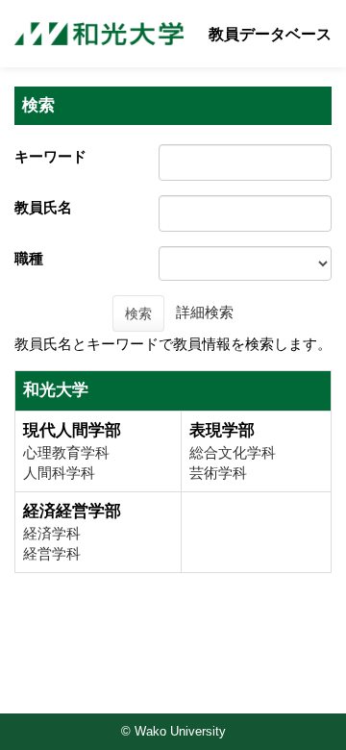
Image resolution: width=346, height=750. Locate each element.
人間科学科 (59, 472)
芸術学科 (218, 472)
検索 (138, 313)
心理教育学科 (66, 452)
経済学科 (52, 533)
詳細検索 (205, 312)
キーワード (50, 156)
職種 (28, 258)
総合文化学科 (232, 452)
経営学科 (52, 553)
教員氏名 (43, 207)
